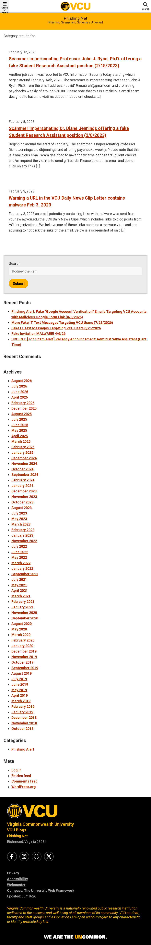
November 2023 (24, 497)
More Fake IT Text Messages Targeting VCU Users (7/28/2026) (62, 322)
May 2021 (19, 585)
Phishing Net (75, 18)
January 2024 (22, 486)
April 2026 (19, 397)
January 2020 (22, 646)
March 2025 (20, 441)
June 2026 (19, 392)
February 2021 (22, 601)
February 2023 (22, 530)
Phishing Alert (22, 749)
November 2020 (24, 613)
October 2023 (22, 502)
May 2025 (19, 430)
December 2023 (24, 491)
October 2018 (22, 728)
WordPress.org (23, 787)
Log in (16, 770)
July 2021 (19, 579)
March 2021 (20, 596)
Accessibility (17, 879)
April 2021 (19, 590)
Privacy (13, 873)
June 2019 (19, 684)
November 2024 (24, 463)
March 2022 (20, 563)
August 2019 (21, 673)
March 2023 (20, 524)
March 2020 (20, 635)
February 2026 (22, 403)
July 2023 (19, 513)
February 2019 (22, 706)
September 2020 (24, 618)
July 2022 (19, 546)
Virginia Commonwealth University (40, 824)
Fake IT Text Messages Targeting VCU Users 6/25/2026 (56, 328)
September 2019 (24, 668)
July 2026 (19, 386)
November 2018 (24, 723)
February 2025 (22, 447)
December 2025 (24, 408)
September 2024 (24, 474)
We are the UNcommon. (75, 937)
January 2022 (22, 568)
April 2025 (19, 436)
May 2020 (19, 629)
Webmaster (16, 885)
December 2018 (24, 717)
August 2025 (21, 414)
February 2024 (22, 480)
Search (14, 263)
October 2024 (22, 469)
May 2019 (19, 690)
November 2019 (24, 657)
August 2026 (21, 381)
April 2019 (19, 695)
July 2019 (19, 679)
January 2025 (22, 452)
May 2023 (19, 519)
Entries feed (21, 776)
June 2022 (19, 552)
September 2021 (24, 574)
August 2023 (21, 508)
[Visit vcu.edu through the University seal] (75, 812)
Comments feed (24, 781)
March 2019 (20, 701)
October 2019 (22, 662)
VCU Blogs (16, 830)
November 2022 (24, 541)
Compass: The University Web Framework (40, 890)
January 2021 (22, 607)
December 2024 (24, 458)
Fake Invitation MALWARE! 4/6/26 (38, 333)
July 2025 (19, 419)
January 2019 (22, 712)
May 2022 (19, 557)
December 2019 (24, 651)
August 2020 (21, 624)
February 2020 (22, 640)
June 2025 (19, 425)
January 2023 (22, 535)
